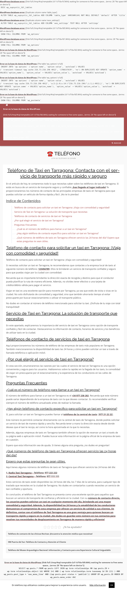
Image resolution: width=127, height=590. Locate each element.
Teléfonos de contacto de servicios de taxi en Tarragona (43, 216)
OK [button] (111, 585)
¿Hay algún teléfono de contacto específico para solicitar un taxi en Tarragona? (58, 233)
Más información (98, 585)
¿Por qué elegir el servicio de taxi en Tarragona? (39, 220)
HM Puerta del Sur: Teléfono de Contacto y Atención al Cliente (37, 542)
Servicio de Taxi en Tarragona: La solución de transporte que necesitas (50, 211)
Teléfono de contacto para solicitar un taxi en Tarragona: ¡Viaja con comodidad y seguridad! (62, 207)
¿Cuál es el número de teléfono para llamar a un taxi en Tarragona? (52, 229)
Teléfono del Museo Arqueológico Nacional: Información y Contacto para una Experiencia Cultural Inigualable (59, 550)
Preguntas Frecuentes (25, 224)
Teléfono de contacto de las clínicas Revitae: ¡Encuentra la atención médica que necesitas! (50, 534)
